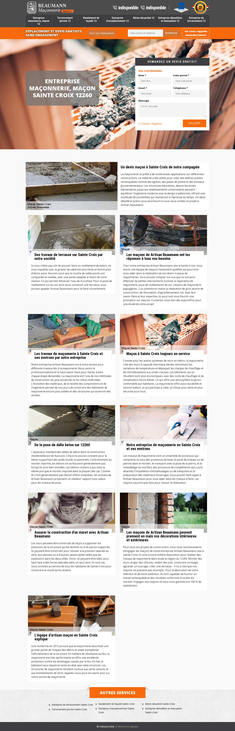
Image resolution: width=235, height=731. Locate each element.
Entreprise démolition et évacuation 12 (170, 19)
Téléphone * (180, 88)
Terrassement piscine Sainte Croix (69, 709)
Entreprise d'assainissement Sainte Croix (116, 710)
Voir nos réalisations (102, 33)
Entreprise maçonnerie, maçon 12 (38, 20)
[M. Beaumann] (50, 7)
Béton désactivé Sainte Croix (160, 703)
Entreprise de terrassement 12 (196, 19)
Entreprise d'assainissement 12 (117, 19)
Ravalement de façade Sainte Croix (116, 703)
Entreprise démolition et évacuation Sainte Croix (163, 710)
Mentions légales (128, 726)
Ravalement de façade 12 (91, 19)
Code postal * (181, 75)
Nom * (142, 75)
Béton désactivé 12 (143, 17)
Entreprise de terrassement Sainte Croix (72, 704)
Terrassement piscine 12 (65, 19)
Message (143, 100)
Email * (142, 88)
